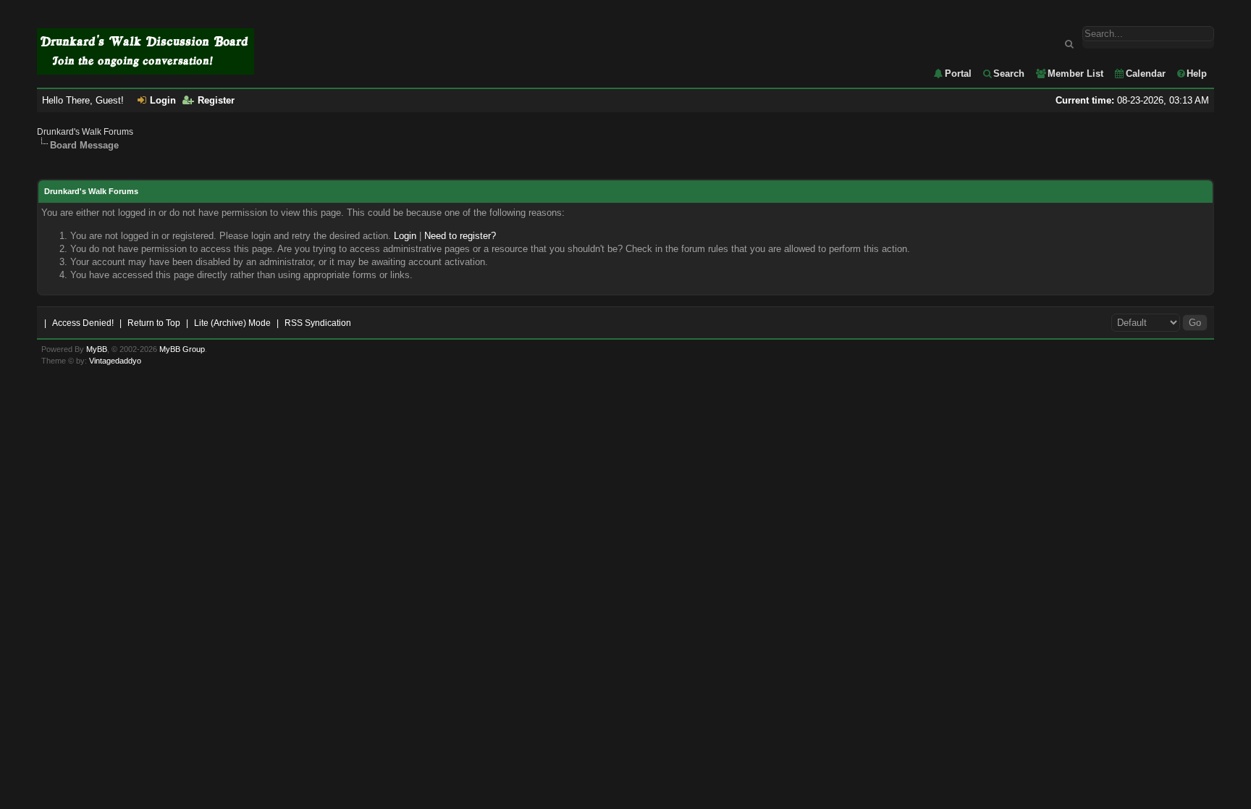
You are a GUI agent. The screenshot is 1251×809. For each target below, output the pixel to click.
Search (1008, 73)
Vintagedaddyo (115, 360)
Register (216, 100)
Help (1197, 73)
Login (163, 100)
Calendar (1146, 73)
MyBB (96, 349)
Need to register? (460, 235)
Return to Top (153, 323)
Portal (958, 73)
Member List (1075, 73)
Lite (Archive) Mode (232, 323)
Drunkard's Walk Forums (85, 132)
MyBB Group (182, 349)
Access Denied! (83, 323)
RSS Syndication (318, 323)
